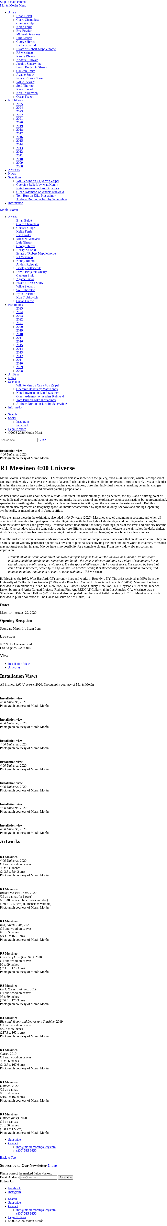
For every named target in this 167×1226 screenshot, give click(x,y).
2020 (19, 122)
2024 (19, 107)
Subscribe (14, 1139)
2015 (19, 140)
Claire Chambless (27, 19)
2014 (19, 144)
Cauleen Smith (25, 71)
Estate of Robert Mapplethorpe (36, 49)
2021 (19, 118)
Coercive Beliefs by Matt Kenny (37, 184)
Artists (12, 12)
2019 (19, 126)
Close (42, 439)
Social (12, 418)
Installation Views (19, 663)
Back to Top (8, 1157)
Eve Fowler (23, 30)
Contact (13, 1143)
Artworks (14, 667)
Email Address (9, 1177)
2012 (19, 151)
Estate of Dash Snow (29, 78)
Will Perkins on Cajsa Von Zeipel (37, 181)
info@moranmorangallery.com (36, 1147)
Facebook (22, 425)
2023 (19, 111)
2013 (19, 148)
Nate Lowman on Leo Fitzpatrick (37, 188)
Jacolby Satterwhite (28, 63)
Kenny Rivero (25, 56)
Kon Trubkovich (27, 93)
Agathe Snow (25, 74)
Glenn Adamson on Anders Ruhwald (40, 192)
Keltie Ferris (24, 27)
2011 (19, 155)
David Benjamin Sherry (31, 67)
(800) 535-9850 (26, 1150)
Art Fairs (14, 170)
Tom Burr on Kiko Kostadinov (36, 195)
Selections (14, 177)
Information (15, 203)
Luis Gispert (24, 38)
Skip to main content (13, 1)
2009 (19, 162)
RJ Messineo (24, 52)
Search (12, 414)
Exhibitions (15, 100)
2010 (19, 159)
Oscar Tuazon (25, 96)
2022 (19, 115)
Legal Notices (17, 429)
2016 (19, 137)
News (12, 173)
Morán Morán (9, 5)
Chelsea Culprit (26, 23)
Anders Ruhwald (27, 60)
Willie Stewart (25, 82)
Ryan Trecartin (25, 89)
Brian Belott (24, 16)
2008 (19, 166)
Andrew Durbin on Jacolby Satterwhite (41, 199)
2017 (19, 133)
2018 (19, 129)
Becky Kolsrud (26, 45)
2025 (19, 104)
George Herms (25, 41)
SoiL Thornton (25, 85)
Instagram (22, 421)
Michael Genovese (28, 34)
